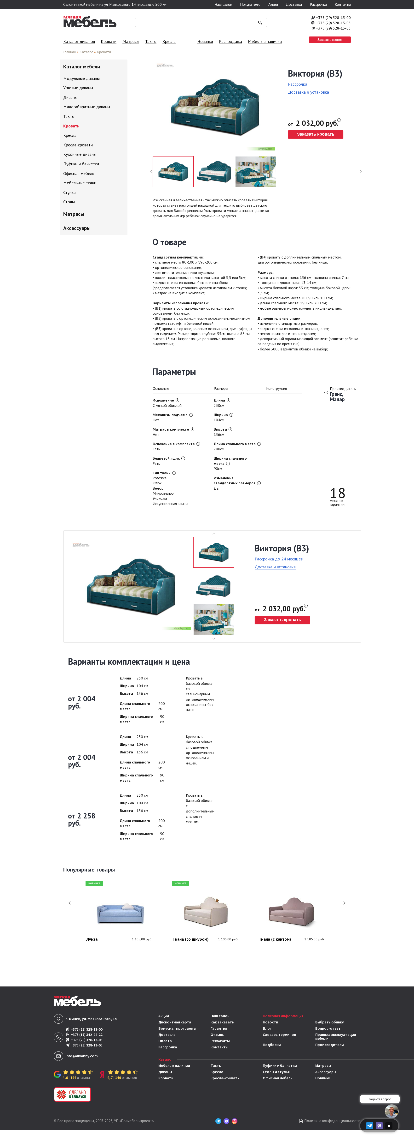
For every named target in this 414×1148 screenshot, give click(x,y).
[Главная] (90, 26)
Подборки (272, 1045)
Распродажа (230, 41)
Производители (329, 1045)
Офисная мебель (278, 1078)
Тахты (150, 41)
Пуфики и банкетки (280, 1066)
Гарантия (219, 1028)
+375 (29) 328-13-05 (333, 22)
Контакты (343, 4)
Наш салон (223, 4)
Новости (270, 1022)
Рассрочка (318, 4)
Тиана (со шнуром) (190, 939)
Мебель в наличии (265, 41)
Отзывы (217, 1035)
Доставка (294, 4)
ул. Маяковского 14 (120, 4)
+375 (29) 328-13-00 (333, 17)
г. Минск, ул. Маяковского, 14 (91, 1019)
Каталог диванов (79, 41)
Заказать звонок (329, 40)
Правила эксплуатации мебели (335, 1036)
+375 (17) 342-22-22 (87, 1035)
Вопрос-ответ (328, 1028)
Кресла (169, 41)
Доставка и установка (308, 92)
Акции (273, 4)
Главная (69, 51)
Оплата (165, 1041)
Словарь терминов (279, 1035)
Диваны (165, 1072)
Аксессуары (325, 1072)
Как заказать (222, 1022)
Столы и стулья (276, 1072)
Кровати (108, 41)
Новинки (205, 41)
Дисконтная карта (174, 1022)
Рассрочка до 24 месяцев (279, 559)
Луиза (92, 939)
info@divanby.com (82, 1056)
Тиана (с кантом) (275, 939)
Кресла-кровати (225, 1078)
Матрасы (130, 41)
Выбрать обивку (329, 1022)
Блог (267, 1028)
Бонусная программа (177, 1028)
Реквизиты (220, 1041)
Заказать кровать (315, 134)
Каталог (86, 51)
